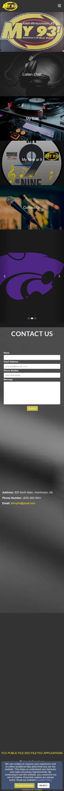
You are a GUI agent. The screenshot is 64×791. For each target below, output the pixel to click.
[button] (5, 276)
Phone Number (11, 370)
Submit (32, 408)
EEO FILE (31, 753)
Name (6, 352)
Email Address (11, 361)
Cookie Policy (44, 780)
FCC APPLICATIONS (50, 753)
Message (8, 379)
